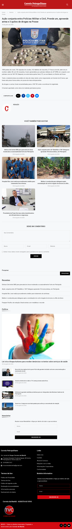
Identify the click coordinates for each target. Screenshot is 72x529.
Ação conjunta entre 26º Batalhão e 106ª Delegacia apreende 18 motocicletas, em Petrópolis (30, 289)
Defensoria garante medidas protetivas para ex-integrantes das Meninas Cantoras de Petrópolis (39, 393)
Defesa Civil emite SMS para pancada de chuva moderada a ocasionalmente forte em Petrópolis (31, 284)
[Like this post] (18, 96)
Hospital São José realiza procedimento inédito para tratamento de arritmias (25, 293)
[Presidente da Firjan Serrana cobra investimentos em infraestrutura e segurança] (18, 200)
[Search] (67, 5)
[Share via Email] (37, 96)
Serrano (11, 12)
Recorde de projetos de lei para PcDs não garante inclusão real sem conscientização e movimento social (40, 370)
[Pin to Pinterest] (32, 96)
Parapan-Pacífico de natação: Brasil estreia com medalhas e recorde (23, 302)
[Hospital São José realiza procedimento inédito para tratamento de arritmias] (18, 168)
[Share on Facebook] (23, 96)
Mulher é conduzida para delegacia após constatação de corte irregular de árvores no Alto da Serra (32, 298)
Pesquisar (5, 270)
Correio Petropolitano (9, 451)
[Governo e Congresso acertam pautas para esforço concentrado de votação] (7, 406)
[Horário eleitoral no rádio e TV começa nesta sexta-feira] (7, 383)
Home (3, 12)
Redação (16, 104)
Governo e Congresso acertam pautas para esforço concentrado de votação (37, 403)
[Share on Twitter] (28, 96)
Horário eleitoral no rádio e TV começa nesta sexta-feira (31, 380)
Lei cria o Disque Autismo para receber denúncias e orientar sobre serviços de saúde (35, 362)
